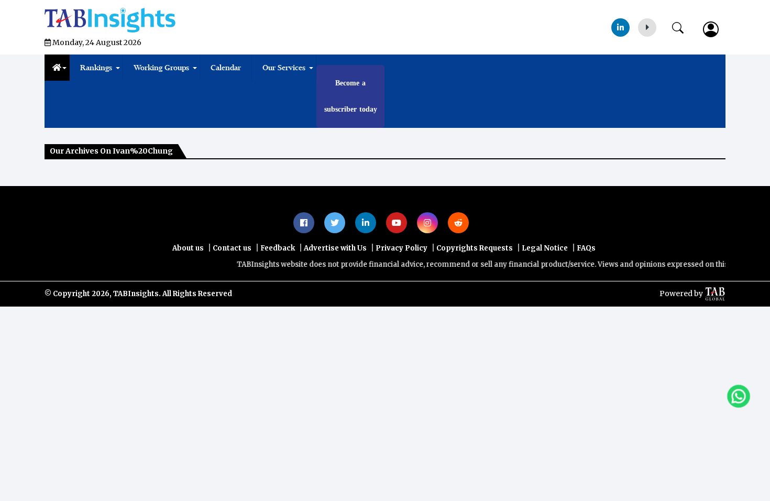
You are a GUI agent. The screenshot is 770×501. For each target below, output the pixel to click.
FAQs (586, 248)
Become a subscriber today (350, 96)
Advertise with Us (335, 248)
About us (188, 248)
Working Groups (161, 67)
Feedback (277, 248)
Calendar (226, 67)
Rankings (96, 67)
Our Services (283, 67)
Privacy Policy (401, 248)
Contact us (232, 248)
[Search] (683, 26)
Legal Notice (545, 248)
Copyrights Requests (474, 248)
